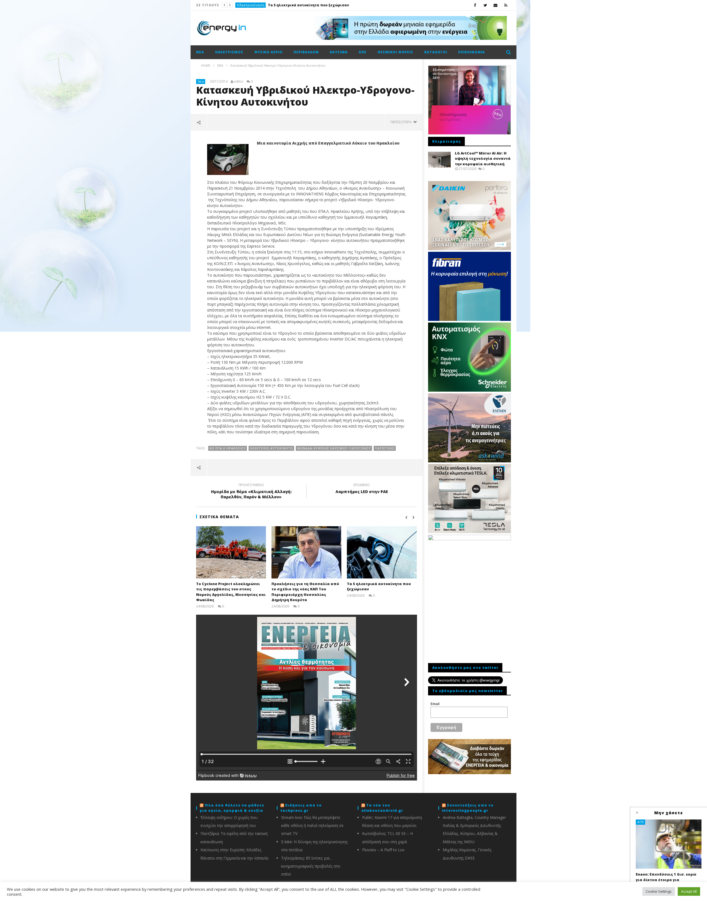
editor (239, 81)
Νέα (200, 52)
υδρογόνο (385, 448)
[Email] (495, 5)
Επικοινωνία (471, 52)
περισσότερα (402, 122)
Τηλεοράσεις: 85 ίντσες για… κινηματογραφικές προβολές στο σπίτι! (310, 866)
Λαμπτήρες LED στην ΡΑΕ (362, 489)
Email (435, 704)
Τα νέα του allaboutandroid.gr (382, 808)
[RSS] (506, 5)
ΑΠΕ (240, 5)
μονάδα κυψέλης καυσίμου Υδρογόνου (334, 448)
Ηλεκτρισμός (229, 52)
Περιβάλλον (306, 52)
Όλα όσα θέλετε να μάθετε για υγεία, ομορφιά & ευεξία (232, 808)
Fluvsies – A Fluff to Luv (383, 849)
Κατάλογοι (435, 52)
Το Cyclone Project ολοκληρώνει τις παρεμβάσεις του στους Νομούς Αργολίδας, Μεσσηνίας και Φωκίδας (231, 592)
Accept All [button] (689, 891)
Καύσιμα (339, 52)
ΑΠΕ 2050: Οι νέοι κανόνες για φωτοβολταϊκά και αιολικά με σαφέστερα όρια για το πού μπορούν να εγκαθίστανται (288, 5)
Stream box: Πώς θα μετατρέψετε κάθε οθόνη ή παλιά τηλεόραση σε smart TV (312, 825)
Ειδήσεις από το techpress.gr (301, 808)
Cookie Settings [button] (659, 891)
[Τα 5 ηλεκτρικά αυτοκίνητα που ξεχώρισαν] (382, 552)
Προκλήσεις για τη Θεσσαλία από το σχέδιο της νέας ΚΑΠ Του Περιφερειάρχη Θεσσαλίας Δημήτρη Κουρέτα (305, 592)
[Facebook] (475, 5)
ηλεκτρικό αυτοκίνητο (271, 448)
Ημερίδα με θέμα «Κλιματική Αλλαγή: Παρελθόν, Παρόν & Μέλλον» (251, 491)
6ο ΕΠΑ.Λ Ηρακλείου (228, 448)
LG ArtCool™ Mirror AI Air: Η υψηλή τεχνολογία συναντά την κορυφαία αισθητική (483, 158)
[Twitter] (485, 5)
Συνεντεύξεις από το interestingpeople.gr (468, 808)
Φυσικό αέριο (268, 52)
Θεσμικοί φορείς (395, 52)
